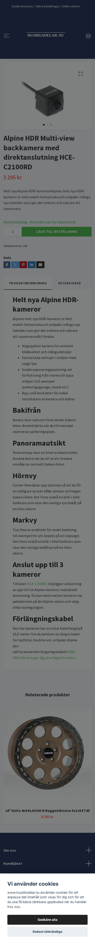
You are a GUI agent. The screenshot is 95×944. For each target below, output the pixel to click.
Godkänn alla (47, 919)
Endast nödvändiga (47, 931)
